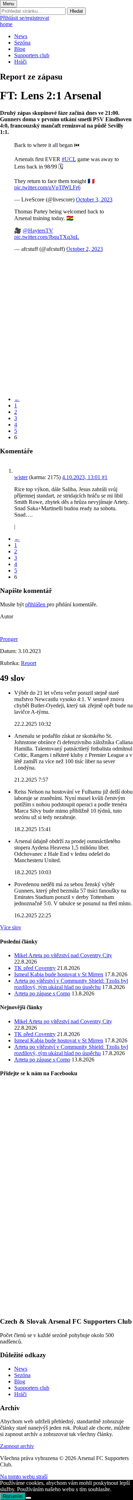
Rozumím (13, 1496)
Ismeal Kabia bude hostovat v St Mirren (58, 974)
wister (21, 477)
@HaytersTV (38, 231)
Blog (19, 49)
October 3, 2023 (94, 199)
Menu (8, 3)
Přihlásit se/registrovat (24, 18)
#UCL (69, 159)
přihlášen (36, 604)
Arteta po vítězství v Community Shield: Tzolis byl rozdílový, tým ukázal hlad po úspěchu (71, 984)
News (20, 36)
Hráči (20, 62)
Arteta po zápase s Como (42, 993)
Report (28, 663)
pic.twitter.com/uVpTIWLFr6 (47, 187)
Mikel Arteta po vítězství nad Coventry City (63, 955)
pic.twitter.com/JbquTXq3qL (46, 237)
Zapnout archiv (17, 1446)
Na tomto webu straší (24, 1476)
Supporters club (31, 55)
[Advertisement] (66, 324)
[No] (28, 1498)
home (6, 24)
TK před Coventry (35, 968)
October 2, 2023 (84, 249)
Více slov (10, 927)
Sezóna (22, 43)
